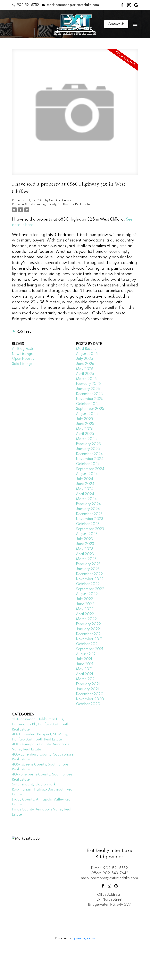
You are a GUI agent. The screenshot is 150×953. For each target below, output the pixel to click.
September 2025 (90, 409)
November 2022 (89, 579)
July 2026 (84, 359)
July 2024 (84, 479)
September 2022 (90, 589)
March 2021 (86, 679)
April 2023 (85, 554)
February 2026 (88, 384)
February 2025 (88, 444)
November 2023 (89, 519)
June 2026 (85, 364)
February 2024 (88, 504)
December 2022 (89, 574)
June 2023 (85, 544)
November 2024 (89, 459)
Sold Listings (22, 364)
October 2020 (88, 704)
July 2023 (84, 539)
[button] (25, 5)
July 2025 (84, 419)
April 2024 (85, 494)
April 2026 (85, 374)
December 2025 (89, 394)
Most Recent (86, 349)
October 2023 (88, 524)
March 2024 (86, 499)
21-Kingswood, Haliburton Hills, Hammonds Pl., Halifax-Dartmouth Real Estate (40, 724)
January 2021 (87, 689)
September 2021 (89, 649)
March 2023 (86, 559)
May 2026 (84, 369)
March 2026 (86, 379)
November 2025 (89, 399)
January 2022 (88, 629)
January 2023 (88, 569)
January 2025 (88, 449)
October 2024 (88, 464)
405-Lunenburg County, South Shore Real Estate (57, 204)
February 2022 (88, 624)
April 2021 (84, 674)
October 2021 (87, 644)
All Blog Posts (23, 349)
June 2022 (85, 604)
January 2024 (88, 509)
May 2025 (84, 429)
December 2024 (89, 454)
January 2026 (88, 389)
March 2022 (86, 619)
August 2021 (86, 654)
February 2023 (88, 564)
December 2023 (89, 514)
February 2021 (88, 684)
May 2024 (84, 489)
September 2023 (90, 529)
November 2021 (89, 639)
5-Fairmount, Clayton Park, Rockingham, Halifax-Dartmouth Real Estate (42, 789)
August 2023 (87, 534)
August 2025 (87, 414)
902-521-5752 (28, 5)
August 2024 (87, 474)
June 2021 (84, 664)
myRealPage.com (83, 938)
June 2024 (85, 484)
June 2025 (85, 424)
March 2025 (86, 439)
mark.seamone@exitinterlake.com (73, 5)
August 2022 (87, 594)
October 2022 (88, 584)
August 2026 (87, 354)
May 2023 (84, 549)
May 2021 (84, 669)
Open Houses (23, 359)
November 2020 (90, 699)
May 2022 (84, 609)
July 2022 (84, 599)
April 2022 (85, 614)
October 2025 (88, 404)
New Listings (22, 354)
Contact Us (116, 24)
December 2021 (89, 634)
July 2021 (84, 659)
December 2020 (89, 694)
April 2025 (85, 434)
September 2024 (90, 469)
